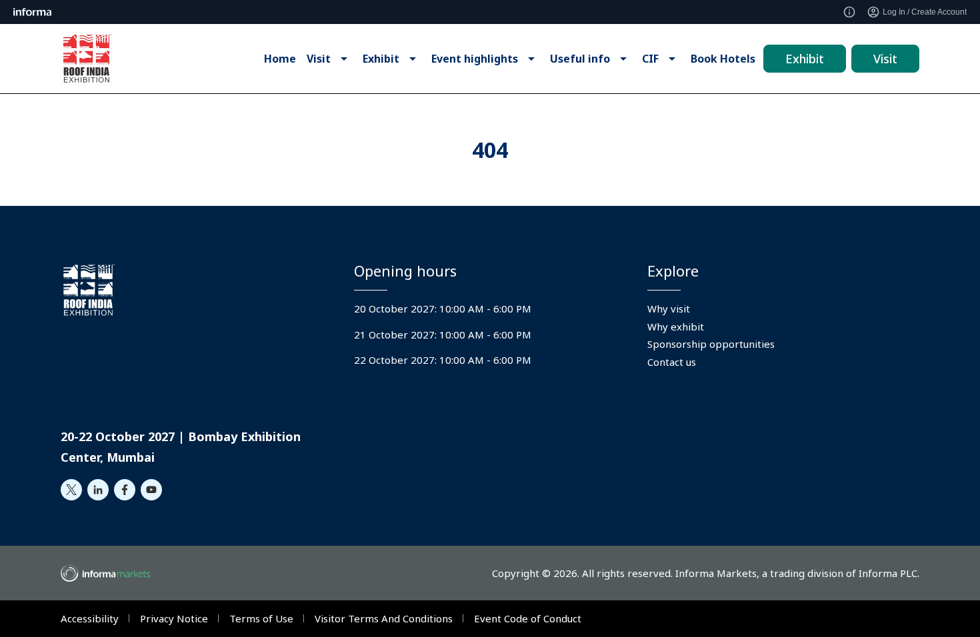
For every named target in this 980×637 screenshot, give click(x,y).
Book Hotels (723, 58)
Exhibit (804, 59)
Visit (885, 59)
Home (280, 58)
